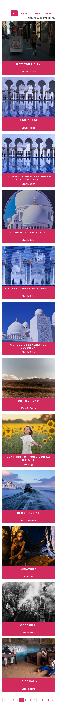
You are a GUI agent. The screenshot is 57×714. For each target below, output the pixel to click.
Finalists (36, 13)
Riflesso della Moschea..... (28, 288)
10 (47, 699)
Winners (49, 13)
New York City (28, 64)
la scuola (28, 681)
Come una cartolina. (28, 232)
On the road (28, 400)
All (14, 13)
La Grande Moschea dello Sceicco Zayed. (28, 178)
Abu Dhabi (28, 120)
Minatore (29, 569)
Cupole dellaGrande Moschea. (28, 346)
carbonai (28, 625)
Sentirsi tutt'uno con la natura (28, 458)
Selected (24, 13)
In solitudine (28, 513)
